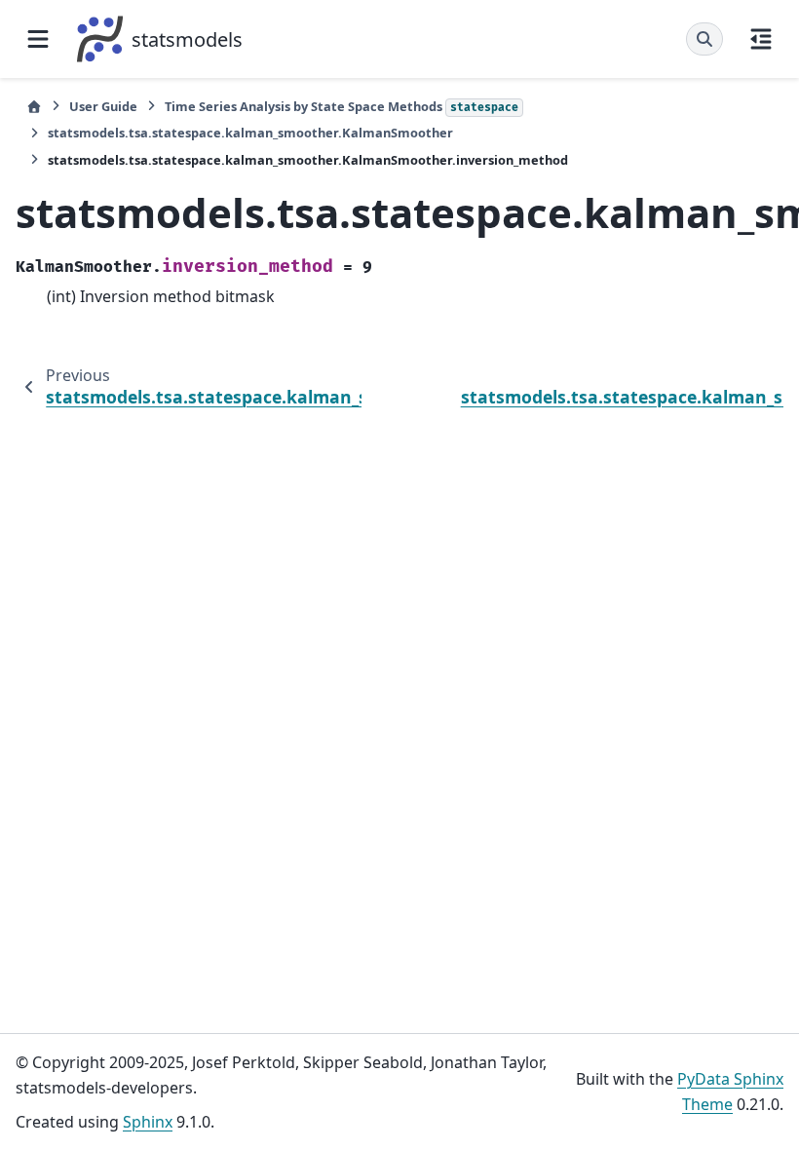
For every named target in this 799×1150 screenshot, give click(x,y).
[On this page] (761, 39)
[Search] (704, 39)
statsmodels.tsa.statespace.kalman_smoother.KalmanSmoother (250, 132)
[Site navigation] (38, 39)
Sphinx (147, 1121)
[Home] (34, 106)
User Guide (103, 106)
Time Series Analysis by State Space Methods (341, 106)
